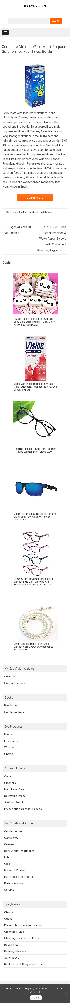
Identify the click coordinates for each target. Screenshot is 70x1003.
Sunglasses (11, 957)
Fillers (8, 857)
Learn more (35, 197)
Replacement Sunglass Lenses (24, 964)
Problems (10, 705)
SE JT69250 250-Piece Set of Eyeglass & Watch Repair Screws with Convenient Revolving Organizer (51, 238)
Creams (9, 844)
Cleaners (10, 783)
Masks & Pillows (15, 870)
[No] (65, 993)
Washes (9, 747)
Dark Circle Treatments (19, 850)
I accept (36, 997)
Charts (8, 754)
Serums (9, 889)
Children (9, 676)
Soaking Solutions (16, 802)
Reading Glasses (15, 951)
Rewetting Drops (15, 796)
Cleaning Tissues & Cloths (21, 938)
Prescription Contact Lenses (23, 809)
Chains (8, 912)
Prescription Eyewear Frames (23, 925)
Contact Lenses (14, 683)
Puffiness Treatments (18, 876)
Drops (8, 734)
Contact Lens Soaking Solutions (35, 212)
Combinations (13, 831)
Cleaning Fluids (14, 931)
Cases (8, 776)
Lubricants (11, 741)
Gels (7, 863)
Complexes (11, 838)
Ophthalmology (14, 712)
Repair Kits (11, 944)
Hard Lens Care (14, 789)
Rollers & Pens (14, 883)
